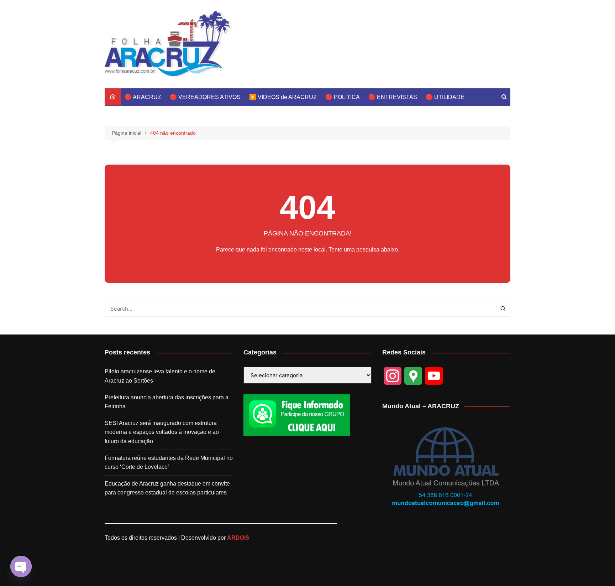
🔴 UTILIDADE (445, 97)
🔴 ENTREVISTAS (392, 97)
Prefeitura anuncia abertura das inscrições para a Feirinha (166, 402)
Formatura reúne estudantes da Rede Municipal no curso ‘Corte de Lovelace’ (169, 462)
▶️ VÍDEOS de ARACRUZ (283, 97)
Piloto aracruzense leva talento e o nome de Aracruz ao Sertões (160, 376)
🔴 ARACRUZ (143, 97)
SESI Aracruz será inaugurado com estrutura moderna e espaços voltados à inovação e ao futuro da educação (162, 432)
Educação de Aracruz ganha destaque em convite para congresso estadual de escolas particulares (167, 488)
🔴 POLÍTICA (342, 97)
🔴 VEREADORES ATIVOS (205, 97)
